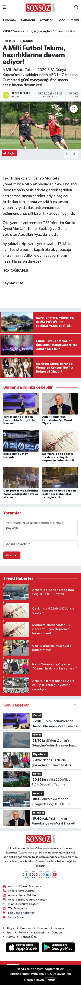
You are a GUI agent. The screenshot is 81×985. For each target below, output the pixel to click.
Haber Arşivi (16, 917)
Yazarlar (46, 20)
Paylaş (12, 153)
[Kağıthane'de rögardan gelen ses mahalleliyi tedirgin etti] (60, 477)
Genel (37, 715)
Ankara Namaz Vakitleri (22, 895)
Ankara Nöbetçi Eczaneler (24, 886)
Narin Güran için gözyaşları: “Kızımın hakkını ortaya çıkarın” (41, 31)
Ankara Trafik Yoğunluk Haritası (27, 899)
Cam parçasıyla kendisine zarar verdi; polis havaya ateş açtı (21, 494)
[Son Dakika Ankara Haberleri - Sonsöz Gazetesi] (40, 7)
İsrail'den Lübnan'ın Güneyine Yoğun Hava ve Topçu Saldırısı (54, 743)
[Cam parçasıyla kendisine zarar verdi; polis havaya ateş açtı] (21, 477)
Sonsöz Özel (29, 936)
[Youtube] (55, 874)
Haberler (9, 41)
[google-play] (58, 948)
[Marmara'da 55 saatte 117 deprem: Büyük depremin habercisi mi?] (60, 441)
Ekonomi (10, 20)
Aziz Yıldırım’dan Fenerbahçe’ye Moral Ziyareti (57, 420)
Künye (10, 928)
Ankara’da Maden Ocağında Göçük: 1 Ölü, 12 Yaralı (51, 802)
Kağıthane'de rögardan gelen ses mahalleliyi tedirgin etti (59, 494)
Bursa (37, 774)
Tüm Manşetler (17, 908)
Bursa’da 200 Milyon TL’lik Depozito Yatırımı (52, 782)
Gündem (28, 20)
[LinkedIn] (47, 874)
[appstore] (23, 948)
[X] (33, 874)
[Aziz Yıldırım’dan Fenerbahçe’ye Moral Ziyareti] (60, 403)
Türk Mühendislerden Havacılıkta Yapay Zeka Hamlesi (19, 420)
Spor (61, 20)
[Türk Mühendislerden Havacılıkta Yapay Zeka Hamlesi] (21, 403)
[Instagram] (40, 874)
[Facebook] (26, 874)
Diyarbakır (40, 754)
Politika (23, 932)
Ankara (37, 793)
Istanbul (26, 41)
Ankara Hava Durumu (21, 890)
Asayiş (10, 936)
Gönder (12, 555)
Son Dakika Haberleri (21, 912)
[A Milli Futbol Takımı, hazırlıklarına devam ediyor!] (40, 125)
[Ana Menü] (4, 7)
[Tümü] (76, 705)
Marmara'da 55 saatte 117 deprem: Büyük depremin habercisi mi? (58, 457)
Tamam (51, 980)
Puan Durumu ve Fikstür (23, 903)
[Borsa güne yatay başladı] (21, 441)
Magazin (39, 932)
